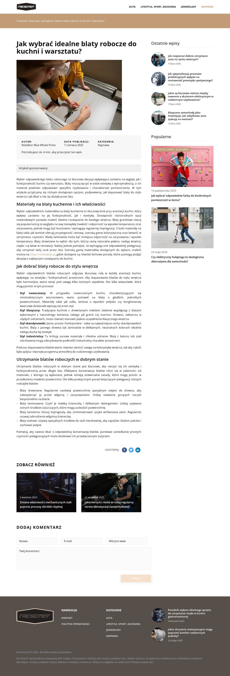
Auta (132, 6)
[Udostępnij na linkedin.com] (137, 450)
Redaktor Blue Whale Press (39, 145)
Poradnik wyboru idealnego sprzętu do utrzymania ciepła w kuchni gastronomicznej (189, 613)
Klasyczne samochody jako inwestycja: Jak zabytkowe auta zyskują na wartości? (187, 116)
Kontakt (66, 617)
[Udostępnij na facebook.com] (124, 450)
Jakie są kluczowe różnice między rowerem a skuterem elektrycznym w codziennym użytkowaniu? (190, 96)
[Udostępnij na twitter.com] (131, 450)
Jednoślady (188, 6)
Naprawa (207, 6)
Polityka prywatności (75, 624)
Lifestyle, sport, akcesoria (158, 6)
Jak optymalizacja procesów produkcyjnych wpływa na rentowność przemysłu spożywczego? (190, 77)
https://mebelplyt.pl (42, 254)
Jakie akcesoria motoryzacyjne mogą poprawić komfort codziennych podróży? (190, 633)
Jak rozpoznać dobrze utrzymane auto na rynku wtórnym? (188, 57)
